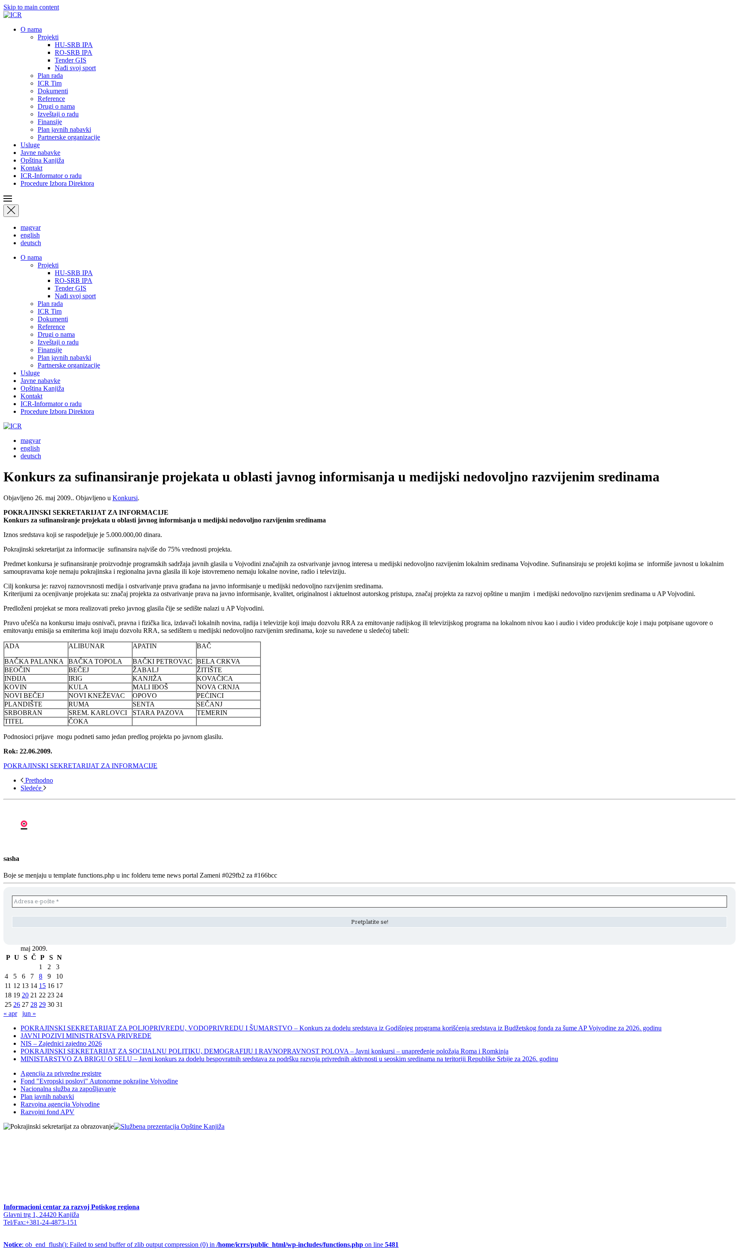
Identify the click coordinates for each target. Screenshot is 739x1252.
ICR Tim (50, 83)
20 (25, 995)
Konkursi (125, 497)
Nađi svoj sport (75, 67)
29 (42, 1004)
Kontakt (31, 168)
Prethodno (38, 780)
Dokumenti (53, 91)
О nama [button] (31, 29)
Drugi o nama (56, 106)
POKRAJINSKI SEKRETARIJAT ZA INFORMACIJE (80, 765)
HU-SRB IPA (74, 44)
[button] (369, 199)
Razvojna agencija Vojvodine (60, 1104)
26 (16, 1004)
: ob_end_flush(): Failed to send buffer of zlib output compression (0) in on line (201, 1244)
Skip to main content (31, 7)
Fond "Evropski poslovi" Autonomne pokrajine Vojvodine (99, 1081)
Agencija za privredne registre (61, 1073)
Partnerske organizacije (69, 137)
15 (42, 985)
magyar (31, 227)
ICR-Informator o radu (51, 175)
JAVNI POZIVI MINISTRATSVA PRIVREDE (86, 1035)
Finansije (50, 121)
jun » (29, 1013)
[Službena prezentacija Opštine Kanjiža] (169, 1126)
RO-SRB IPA (73, 52)
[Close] (11, 211)
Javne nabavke (40, 152)
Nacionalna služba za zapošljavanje (68, 1088)
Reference (51, 98)
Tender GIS (70, 60)
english (30, 235)
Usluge (30, 144)
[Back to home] (12, 14)
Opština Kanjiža (42, 160)
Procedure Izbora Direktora (57, 183)
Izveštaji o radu (58, 114)
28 (33, 1004)
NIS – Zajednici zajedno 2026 (61, 1043)
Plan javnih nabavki (64, 129)
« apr (10, 1013)
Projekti (48, 37)
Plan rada (50, 75)
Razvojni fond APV (47, 1112)
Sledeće (32, 788)
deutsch (31, 242)
